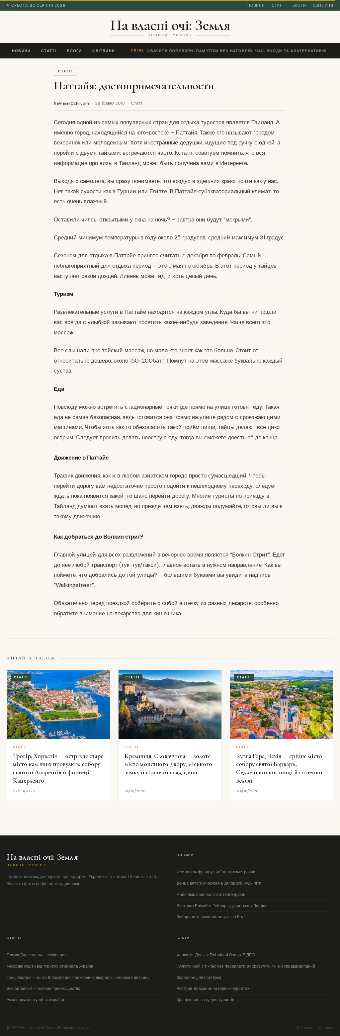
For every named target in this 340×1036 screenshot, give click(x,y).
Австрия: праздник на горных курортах (213, 988)
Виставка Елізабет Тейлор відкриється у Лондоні (223, 905)
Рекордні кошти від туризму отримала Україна (50, 966)
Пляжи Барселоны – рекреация (37, 955)
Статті (279, 5)
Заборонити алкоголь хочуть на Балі (211, 916)
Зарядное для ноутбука (199, 977)
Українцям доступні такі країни (35, 999)
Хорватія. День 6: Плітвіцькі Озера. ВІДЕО (216, 955)
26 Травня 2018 (110, 103)
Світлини (323, 5)
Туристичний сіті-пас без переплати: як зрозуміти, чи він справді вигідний (246, 966)
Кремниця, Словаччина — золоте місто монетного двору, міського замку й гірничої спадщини (168, 764)
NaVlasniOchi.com (71, 103)
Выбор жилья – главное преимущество (43, 988)
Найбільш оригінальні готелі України (211, 894)
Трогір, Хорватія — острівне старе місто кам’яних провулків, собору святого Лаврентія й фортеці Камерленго (58, 768)
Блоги (299, 5)
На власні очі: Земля (170, 25)
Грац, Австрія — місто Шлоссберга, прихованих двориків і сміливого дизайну (78, 977)
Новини (256, 5)
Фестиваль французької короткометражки (216, 872)
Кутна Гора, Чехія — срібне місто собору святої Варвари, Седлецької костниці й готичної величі (279, 768)
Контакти (325, 1027)
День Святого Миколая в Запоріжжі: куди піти (219, 883)
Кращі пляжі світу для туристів (205, 999)
